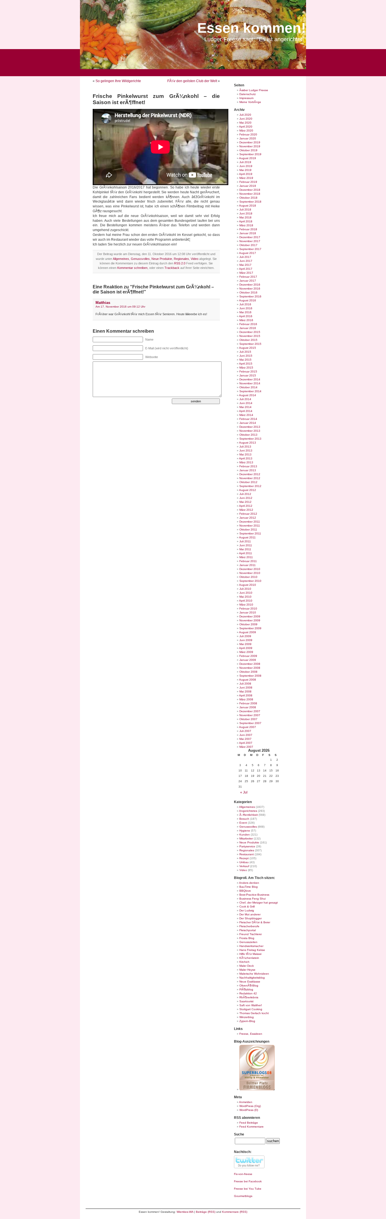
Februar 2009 (248, 655)
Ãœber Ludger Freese (253, 90)
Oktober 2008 (248, 671)
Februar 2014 (248, 418)
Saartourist (246, 1001)
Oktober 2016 (248, 292)
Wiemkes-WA (185, 1211)
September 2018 (250, 201)
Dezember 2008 (249, 663)
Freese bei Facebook (248, 1181)
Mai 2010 (245, 596)
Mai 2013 (245, 454)
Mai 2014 (245, 407)
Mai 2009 (245, 644)
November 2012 (249, 478)
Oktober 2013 (248, 434)
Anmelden (245, 1102)
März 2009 (246, 652)
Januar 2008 (247, 707)
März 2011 (246, 557)
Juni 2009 (245, 640)
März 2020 (246, 130)
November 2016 (249, 288)
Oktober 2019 (248, 150)
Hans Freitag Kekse (252, 949)
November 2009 (249, 620)
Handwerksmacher (251, 946)
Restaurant (246, 854)
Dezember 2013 (249, 426)
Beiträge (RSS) (205, 1211)
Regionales (181, 258)
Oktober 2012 (248, 482)
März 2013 (246, 462)
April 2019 (245, 174)
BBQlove (245, 890)
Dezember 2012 (249, 474)
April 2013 (245, 458)
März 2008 (246, 699)
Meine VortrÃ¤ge (250, 102)
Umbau (244, 862)
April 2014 (245, 411)
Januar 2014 (247, 422)
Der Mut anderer (250, 914)
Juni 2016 (245, 308)
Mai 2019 (245, 170)
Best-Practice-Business (254, 894)
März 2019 (246, 177)
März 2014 (246, 414)
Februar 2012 (248, 513)
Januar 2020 (247, 138)
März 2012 (246, 509)
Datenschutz (247, 94)
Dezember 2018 (249, 189)
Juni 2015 (245, 355)
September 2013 (250, 438)
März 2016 (246, 320)
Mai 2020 (245, 122)
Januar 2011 (247, 565)
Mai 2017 (245, 264)
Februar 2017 (248, 276)
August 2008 (247, 679)
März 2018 (246, 225)
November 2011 (249, 525)
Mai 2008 (245, 691)
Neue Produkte (161, 258)
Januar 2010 (247, 612)
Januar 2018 (247, 233)
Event (243, 822)
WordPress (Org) (250, 1106)
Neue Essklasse (249, 981)
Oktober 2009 (248, 624)
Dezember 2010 (249, 569)
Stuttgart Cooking (250, 1009)
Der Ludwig (246, 910)
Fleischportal (247, 930)
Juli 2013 (245, 446)
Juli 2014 (245, 399)
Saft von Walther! (250, 1005)
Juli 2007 (245, 731)
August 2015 (247, 347)
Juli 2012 (245, 494)
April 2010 (245, 600)
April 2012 (245, 505)
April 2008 (245, 695)
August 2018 (247, 205)
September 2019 (250, 154)
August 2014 (247, 395)
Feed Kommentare (251, 1126)
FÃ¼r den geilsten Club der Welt (192, 81)
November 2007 (249, 715)
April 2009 (245, 648)
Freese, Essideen (250, 1033)
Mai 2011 (245, 549)
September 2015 (250, 343)
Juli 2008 (245, 683)
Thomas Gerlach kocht (254, 1013)
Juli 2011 (245, 541)
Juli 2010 (245, 588)
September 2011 (250, 533)
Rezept (244, 858)
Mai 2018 (245, 217)
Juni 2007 (245, 734)
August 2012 (247, 490)
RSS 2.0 (179, 263)
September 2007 (250, 723)
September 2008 (250, 675)
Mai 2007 (245, 738)
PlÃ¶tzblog (246, 989)
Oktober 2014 (248, 387)
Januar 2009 (247, 659)
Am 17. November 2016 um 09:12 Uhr (120, 306)
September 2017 (250, 249)
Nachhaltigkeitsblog (252, 977)
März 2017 (246, 272)
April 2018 (245, 221)
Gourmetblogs (243, 1196)
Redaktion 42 (248, 993)
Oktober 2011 (248, 529)
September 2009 (250, 628)
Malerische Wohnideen (254, 973)
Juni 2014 (245, 403)
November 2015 (249, 335)
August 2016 (247, 300)
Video (194, 258)
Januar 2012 (247, 517)
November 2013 (249, 430)
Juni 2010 (245, 592)
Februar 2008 (248, 703)
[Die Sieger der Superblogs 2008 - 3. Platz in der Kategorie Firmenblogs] (257, 1089)
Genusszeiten (248, 942)
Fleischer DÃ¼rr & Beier (254, 922)
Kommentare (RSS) (234, 1211)
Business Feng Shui (252, 898)
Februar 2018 (248, 229)
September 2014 (250, 391)
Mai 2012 (245, 501)
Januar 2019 (247, 185)
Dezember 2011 (249, 521)
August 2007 (247, 727)
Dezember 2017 (249, 237)
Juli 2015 (245, 351)
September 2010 (250, 580)
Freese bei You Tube (247, 1188)
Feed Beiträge (248, 1122)
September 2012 (250, 486)
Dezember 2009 (249, 616)
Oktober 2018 (248, 197)
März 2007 (246, 746)
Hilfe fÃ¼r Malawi (250, 953)
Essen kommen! (251, 28)
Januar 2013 (247, 470)
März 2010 (246, 604)
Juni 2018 (245, 213)
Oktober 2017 (248, 245)
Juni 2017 (245, 260)
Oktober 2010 (248, 576)
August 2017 (247, 253)
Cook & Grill (247, 906)
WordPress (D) (248, 1109)
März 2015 (246, 367)
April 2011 (245, 553)
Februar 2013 (248, 466)
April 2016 (245, 316)
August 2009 (247, 632)
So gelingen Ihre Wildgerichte (118, 81)
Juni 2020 (245, 118)
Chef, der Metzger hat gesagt (258, 902)
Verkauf (244, 866)
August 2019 (247, 158)
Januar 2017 (247, 280)
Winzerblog (246, 1017)
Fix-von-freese (243, 1174)
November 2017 (249, 241)
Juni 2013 (245, 450)
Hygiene (244, 830)
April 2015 (245, 363)
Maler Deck (246, 965)
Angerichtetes (248, 810)
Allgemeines (121, 258)
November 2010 (249, 573)
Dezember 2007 (249, 711)
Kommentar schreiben (132, 267)
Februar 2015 (248, 371)
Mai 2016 (245, 312)
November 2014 (249, 383)
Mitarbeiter (246, 838)
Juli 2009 (245, 636)
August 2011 (247, 537)
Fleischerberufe (249, 926)
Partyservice (247, 846)
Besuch (244, 818)
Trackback (171, 267)
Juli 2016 (245, 304)
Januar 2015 (247, 375)
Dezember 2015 (249, 332)
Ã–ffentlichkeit (248, 814)
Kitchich (244, 961)
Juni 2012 (245, 497)
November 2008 (249, 667)
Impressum (246, 98)
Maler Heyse (247, 969)
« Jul (244, 792)
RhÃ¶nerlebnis (248, 997)
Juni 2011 (245, 545)
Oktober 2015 (248, 339)
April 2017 (245, 268)
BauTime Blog (248, 886)
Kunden (244, 834)
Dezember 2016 (249, 284)
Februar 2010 (248, 608)
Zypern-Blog (247, 1021)
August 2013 (247, 442)
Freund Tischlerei (250, 934)
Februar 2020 (248, 134)
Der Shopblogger (250, 918)
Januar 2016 (247, 328)
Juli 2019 (245, 162)
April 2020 (245, 126)
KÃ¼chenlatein (249, 957)
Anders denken (249, 882)
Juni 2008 (245, 687)
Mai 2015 (245, 359)
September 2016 (250, 296)
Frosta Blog (246, 938)
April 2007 (245, 742)
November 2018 (249, 193)
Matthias (103, 303)
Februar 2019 (248, 181)
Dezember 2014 (249, 379)
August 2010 (247, 584)
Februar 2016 (248, 324)
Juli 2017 (245, 256)
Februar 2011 (248, 561)
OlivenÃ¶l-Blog (248, 985)
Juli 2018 (245, 209)
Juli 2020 (245, 114)
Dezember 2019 (249, 142)
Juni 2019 (245, 166)
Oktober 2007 (248, 719)
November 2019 (249, 146)
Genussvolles (140, 258)
